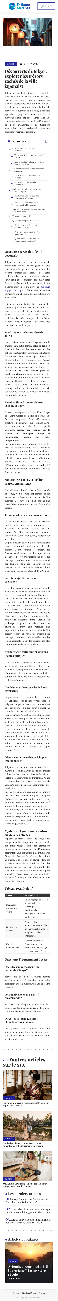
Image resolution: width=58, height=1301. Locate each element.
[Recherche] (42, 6)
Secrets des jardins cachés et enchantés (27, 183)
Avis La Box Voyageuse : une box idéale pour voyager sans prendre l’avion (25, 1185)
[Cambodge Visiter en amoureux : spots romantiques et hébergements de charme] (27, 1126)
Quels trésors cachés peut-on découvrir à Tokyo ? (27, 226)
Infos (13, 1261)
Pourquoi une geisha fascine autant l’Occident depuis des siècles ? (26, 1104)
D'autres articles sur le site (24, 1062)
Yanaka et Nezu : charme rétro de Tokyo (29, 156)
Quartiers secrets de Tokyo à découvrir (24, 149)
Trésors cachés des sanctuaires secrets (27, 176)
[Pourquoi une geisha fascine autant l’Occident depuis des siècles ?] (27, 1085)
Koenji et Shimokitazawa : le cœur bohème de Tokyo (29, 163)
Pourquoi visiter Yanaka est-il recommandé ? (27, 233)
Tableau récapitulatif (21, 216)
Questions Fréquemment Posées (26, 220)
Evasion (11, 64)
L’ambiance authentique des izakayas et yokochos (26, 197)
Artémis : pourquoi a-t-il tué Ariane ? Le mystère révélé (28, 1270)
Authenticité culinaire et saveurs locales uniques (26, 190)
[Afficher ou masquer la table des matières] (36, 141)
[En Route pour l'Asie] (19, 6)
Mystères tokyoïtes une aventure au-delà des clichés (28, 210)
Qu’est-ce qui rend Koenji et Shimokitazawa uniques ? (26, 239)
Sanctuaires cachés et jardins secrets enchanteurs (28, 169)
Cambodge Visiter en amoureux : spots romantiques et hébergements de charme (23, 1144)
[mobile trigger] (5, 6)
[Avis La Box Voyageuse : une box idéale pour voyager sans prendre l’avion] (27, 1166)
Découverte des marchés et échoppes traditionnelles (26, 203)
